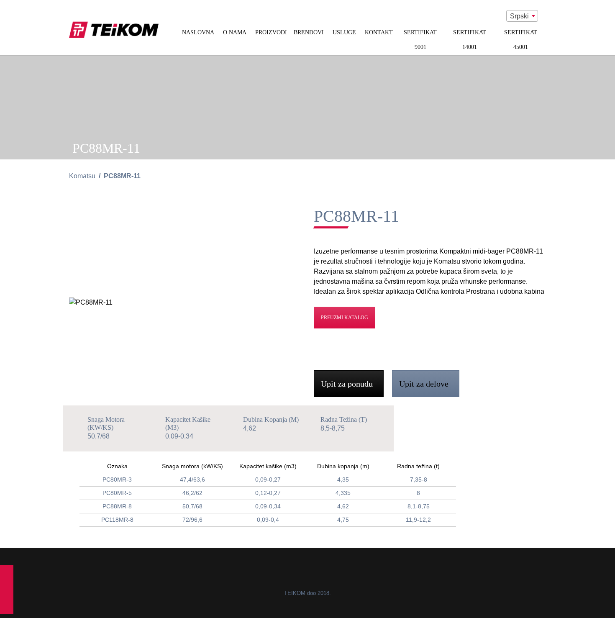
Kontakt (379, 32)
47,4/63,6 (192, 479)
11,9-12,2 (418, 519)
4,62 (343, 506)
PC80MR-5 (117, 493)
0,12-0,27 (268, 493)
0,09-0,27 (268, 479)
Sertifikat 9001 (420, 39)
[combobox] (522, 16)
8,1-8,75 (418, 506)
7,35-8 (418, 479)
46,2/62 (192, 493)
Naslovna (198, 32)
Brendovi (309, 32)
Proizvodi (271, 32)
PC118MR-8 (117, 519)
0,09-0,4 (268, 519)
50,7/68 (192, 506)
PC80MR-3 (117, 479)
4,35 (343, 479)
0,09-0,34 (268, 506)
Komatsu (82, 176)
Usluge (344, 32)
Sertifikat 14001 (469, 39)
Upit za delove (425, 383)
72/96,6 (192, 519)
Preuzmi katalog (344, 318)
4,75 (343, 519)
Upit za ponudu (348, 383)
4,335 (343, 493)
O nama (234, 32)
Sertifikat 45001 (520, 39)
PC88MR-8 (117, 506)
